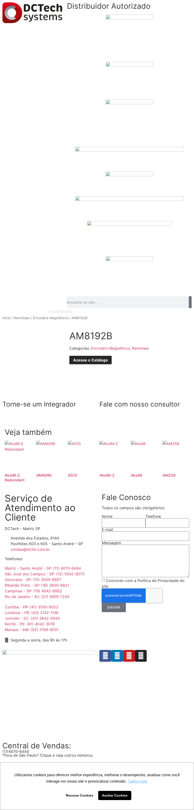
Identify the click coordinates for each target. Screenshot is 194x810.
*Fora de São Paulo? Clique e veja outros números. (47, 755)
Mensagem (111, 543)
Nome (107, 516)
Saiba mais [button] (137, 781)
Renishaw (22, 318)
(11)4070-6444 (15, 751)
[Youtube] (129, 656)
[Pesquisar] (190, 302)
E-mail (107, 529)
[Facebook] (105, 656)
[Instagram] (141, 656)
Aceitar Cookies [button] (115, 795)
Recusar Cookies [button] (79, 795)
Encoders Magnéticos (51, 318)
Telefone (153, 516)
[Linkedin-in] (117, 656)
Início (6, 318)
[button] (60, 311)
